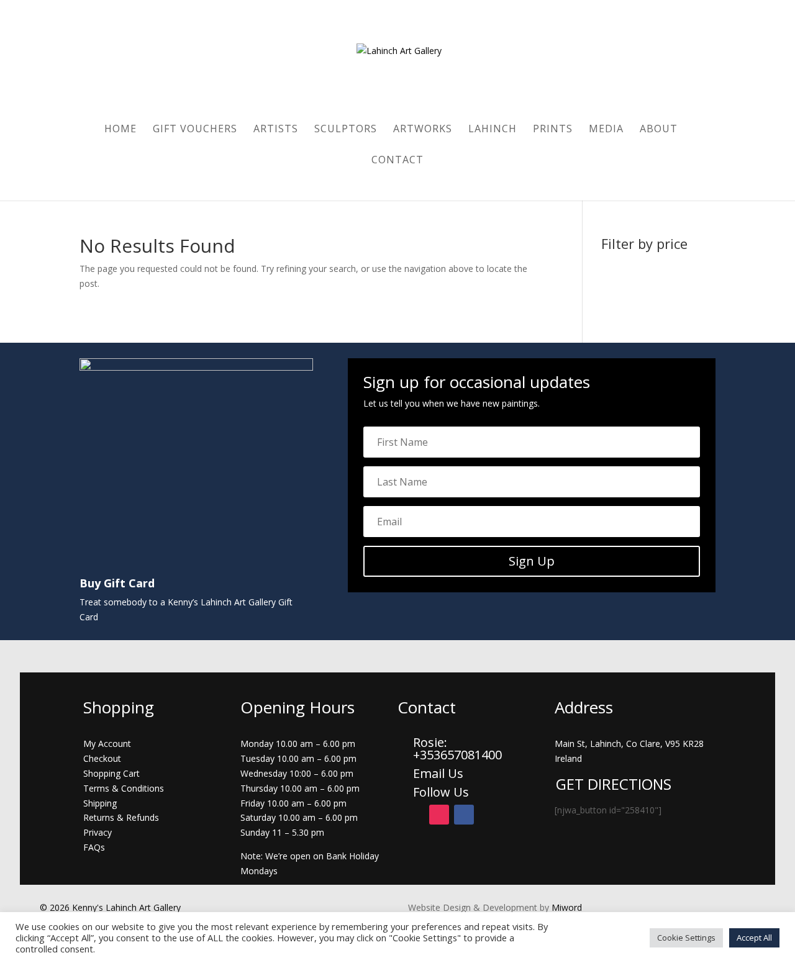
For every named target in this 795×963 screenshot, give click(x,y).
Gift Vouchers (195, 129)
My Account (107, 743)
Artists (275, 129)
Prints (553, 129)
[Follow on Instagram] (439, 815)
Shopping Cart (111, 773)
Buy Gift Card (117, 583)
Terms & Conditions (123, 788)
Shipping (100, 803)
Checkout (102, 758)
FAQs (94, 847)
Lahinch (492, 129)
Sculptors (345, 129)
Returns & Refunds (121, 817)
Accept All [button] (754, 937)
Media (606, 129)
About (659, 129)
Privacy (97, 832)
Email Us (438, 773)
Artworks (422, 129)
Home (120, 129)
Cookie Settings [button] (686, 937)
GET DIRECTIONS (613, 784)
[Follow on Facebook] (464, 815)
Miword (565, 907)
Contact (397, 160)
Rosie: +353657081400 (459, 748)
